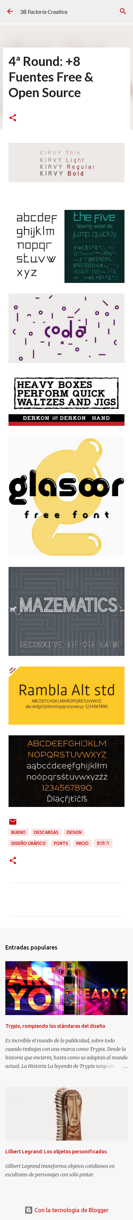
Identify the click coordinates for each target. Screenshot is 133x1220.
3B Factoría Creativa (43, 11)
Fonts (61, 843)
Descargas (46, 832)
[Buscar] (123, 11)
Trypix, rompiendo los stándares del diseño (55, 1026)
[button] (13, 118)
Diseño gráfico (28, 843)
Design (74, 832)
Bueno (18, 832)
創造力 (103, 843)
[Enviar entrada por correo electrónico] (13, 824)
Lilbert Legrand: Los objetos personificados (56, 1151)
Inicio (82, 843)
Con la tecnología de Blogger (71, 1210)
